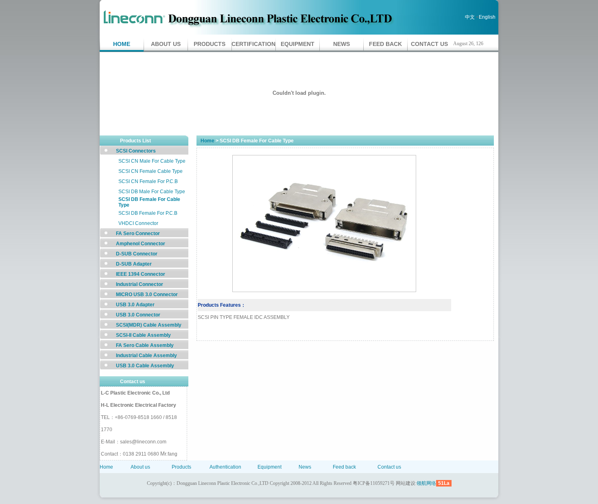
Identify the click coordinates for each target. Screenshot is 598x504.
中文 (470, 17)
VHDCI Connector (138, 223)
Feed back (385, 44)
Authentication (225, 467)
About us (166, 44)
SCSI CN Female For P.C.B (148, 181)
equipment (297, 44)
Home (121, 44)
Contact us (429, 44)
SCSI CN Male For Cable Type (152, 161)
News (341, 44)
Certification (253, 44)
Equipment (270, 467)
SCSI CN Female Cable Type (150, 171)
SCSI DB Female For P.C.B (147, 213)
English (487, 17)
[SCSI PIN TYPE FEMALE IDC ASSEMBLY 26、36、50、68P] (324, 290)
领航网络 (426, 483)
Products (209, 44)
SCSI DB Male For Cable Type (151, 191)
